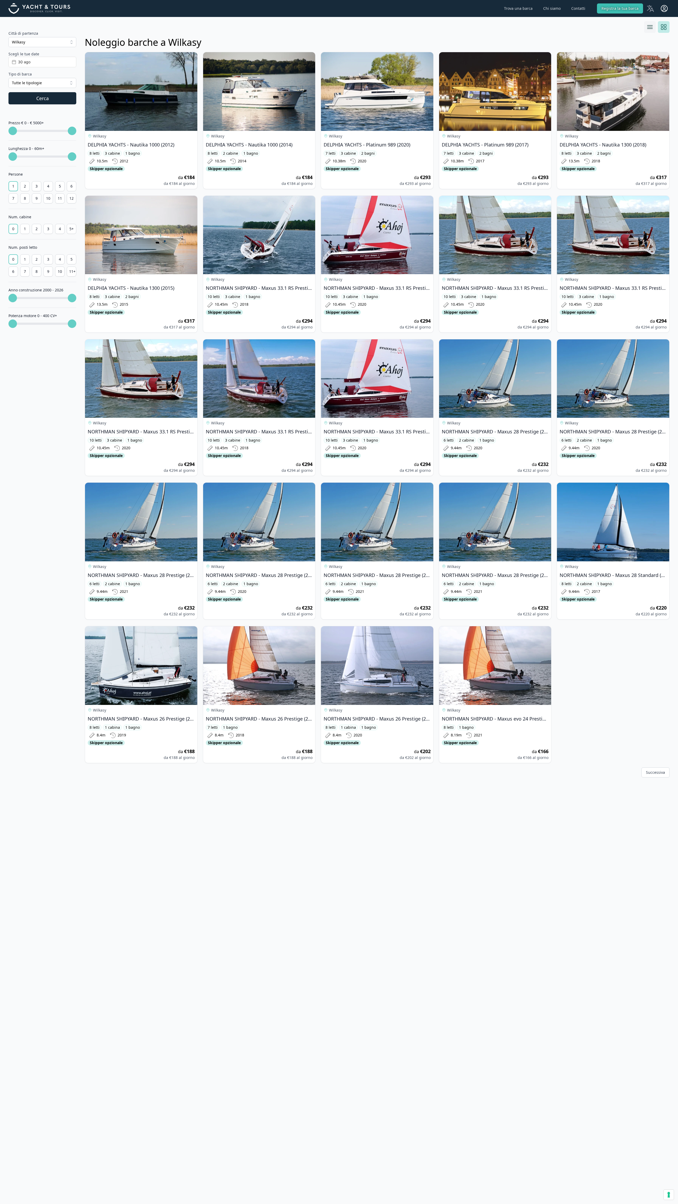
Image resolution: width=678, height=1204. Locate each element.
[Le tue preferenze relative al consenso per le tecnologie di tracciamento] (669, 1195)
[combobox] (42, 42)
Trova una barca (518, 8)
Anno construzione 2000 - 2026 (35, 289)
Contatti (578, 8)
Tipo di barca (20, 74)
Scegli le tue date (23, 53)
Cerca (42, 98)
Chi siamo (552, 8)
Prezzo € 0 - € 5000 (26, 122)
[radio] (13, 186)
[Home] (42, 8)
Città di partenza (23, 33)
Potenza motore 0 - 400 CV (32, 315)
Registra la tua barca (620, 8)
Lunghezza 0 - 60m (26, 148)
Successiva (655, 772)
